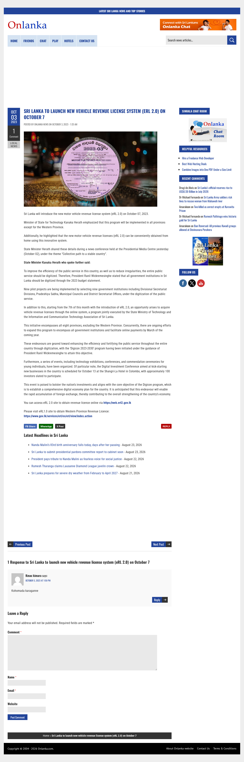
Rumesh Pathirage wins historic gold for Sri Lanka (207, 218)
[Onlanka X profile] (192, 281)
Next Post (158, 544)
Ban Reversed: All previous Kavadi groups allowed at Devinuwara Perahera (207, 228)
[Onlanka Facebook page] (183, 281)
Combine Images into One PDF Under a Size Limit (207, 169)
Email (12, 690)
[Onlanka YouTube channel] (201, 281)
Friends (28, 41)
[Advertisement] (122, 77)
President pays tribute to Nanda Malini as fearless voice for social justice (76, 459)
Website (13, 704)
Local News (14, 145)
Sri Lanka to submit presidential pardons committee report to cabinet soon (77, 452)
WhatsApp (46, 426)
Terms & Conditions (224, 748)
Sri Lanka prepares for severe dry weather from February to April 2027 (74, 473)
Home (14, 41)
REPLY (166, 426)
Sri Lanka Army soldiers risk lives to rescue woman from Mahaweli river (205, 199)
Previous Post (22, 544)
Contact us (86, 41)
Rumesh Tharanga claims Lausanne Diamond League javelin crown (72, 466)
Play (55, 41)
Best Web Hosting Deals (194, 164)
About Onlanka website (179, 748)
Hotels (68, 41)
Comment (14, 136)
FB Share (30, 426)
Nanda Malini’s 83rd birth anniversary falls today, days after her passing (75, 445)
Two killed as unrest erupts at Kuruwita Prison (206, 209)
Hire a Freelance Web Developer (198, 158)
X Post (60, 426)
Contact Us (203, 748)
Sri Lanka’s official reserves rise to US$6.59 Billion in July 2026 (205, 189)
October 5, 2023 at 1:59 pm (38, 580)
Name (12, 677)
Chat (43, 41)
